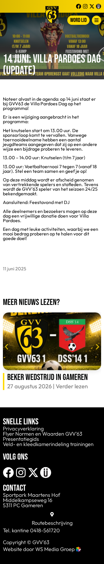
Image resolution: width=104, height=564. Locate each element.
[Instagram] (20, 472)
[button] (6, 347)
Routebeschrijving (52, 523)
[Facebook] (8, 472)
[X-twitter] (33, 472)
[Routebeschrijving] (52, 514)
